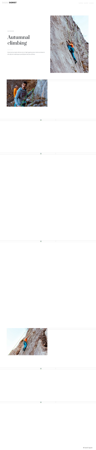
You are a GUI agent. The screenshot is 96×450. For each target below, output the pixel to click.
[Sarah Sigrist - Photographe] (9, 3)
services (86, 3)
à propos (91, 3)
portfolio (81, 3)
